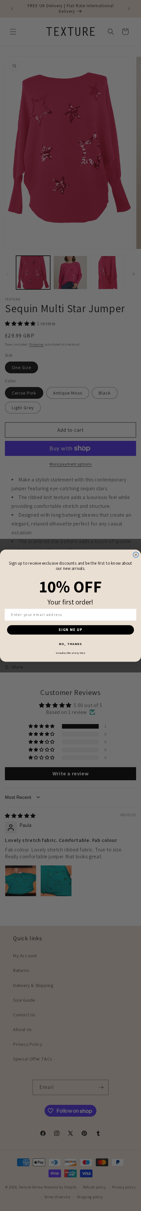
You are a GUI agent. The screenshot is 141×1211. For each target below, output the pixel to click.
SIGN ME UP (70, 629)
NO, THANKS (70, 644)
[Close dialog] (136, 554)
